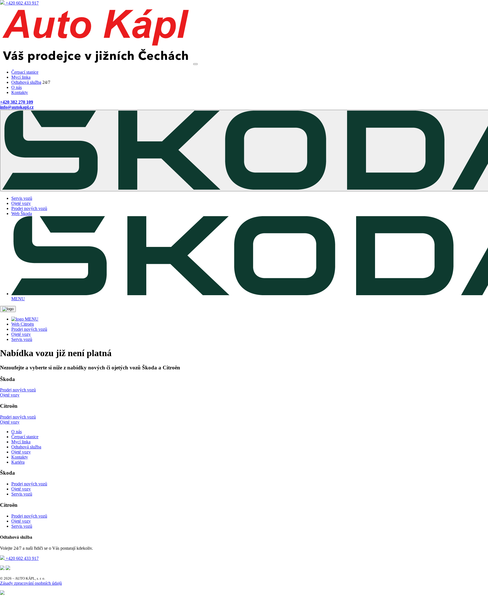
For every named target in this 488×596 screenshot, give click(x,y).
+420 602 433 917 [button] (22, 3)
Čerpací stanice (24, 72)
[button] (16, 102)
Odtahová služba (26, 82)
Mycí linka (20, 77)
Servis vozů (21, 198)
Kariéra (18, 462)
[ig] (8, 568)
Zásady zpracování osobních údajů (31, 583)
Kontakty (19, 92)
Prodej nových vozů (29, 208)
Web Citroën (22, 324)
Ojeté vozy (21, 203)
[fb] (2, 568)
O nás (16, 87)
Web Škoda (21, 213)
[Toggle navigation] (195, 64)
